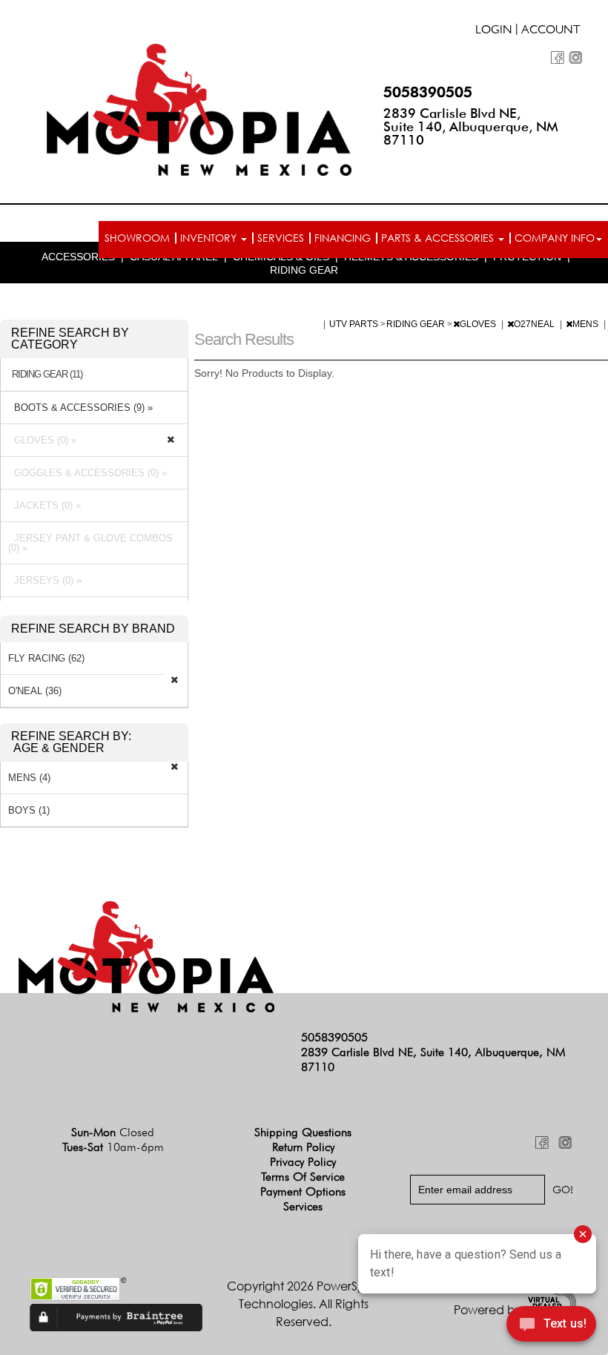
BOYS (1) (29, 810)
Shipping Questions (302, 1132)
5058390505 (427, 92)
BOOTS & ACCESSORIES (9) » (80, 407)
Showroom (137, 237)
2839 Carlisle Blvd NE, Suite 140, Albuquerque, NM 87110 (470, 126)
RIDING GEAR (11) (47, 374)
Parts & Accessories (439, 237)
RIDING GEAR (304, 270)
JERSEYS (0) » (45, 580)
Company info (555, 237)
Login (493, 31)
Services (280, 237)
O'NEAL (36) (35, 690)
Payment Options (303, 1191)
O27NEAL (535, 324)
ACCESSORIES (78, 257)
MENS (586, 324)
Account (551, 31)
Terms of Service (303, 1177)
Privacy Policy (303, 1162)
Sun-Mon (112, 1132)
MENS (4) (29, 777)
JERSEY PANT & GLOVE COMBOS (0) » (90, 543)
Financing (342, 237)
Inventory (209, 237)
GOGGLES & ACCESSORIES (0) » (87, 472)
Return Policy (303, 1147)
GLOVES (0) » (42, 440)
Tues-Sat (113, 1147)
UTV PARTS (354, 324)
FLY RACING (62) (46, 658)
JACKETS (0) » (44, 505)
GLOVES (479, 324)
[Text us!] (551, 1326)
